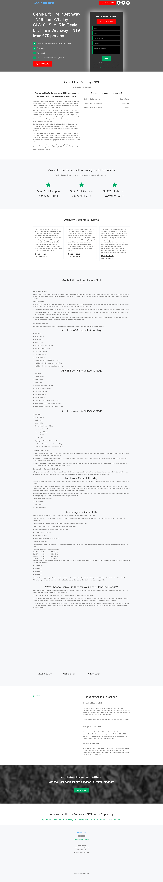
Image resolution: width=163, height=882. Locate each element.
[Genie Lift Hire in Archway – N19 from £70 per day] (81, 832)
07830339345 (108, 3)
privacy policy (100, 67)
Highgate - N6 (46, 819)
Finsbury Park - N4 (85, 819)
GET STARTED (81, 790)
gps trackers (36, 696)
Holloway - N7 (71, 819)
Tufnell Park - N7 (59, 819)
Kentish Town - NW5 (114, 819)
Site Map (86, 839)
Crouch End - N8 (99, 819)
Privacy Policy (78, 839)
